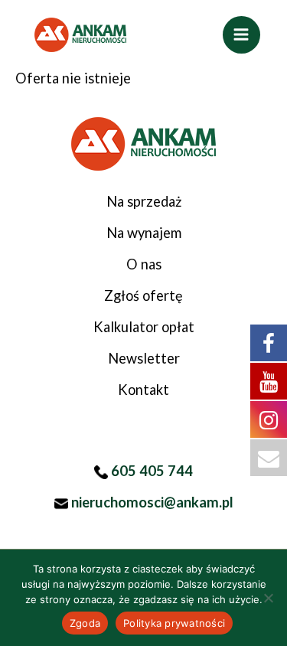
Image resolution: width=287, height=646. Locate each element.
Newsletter (144, 358)
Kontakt (143, 389)
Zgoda (85, 623)
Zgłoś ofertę (143, 295)
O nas (143, 264)
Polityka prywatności (174, 623)
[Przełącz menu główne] (241, 35)
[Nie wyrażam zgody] (268, 597)
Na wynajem (143, 232)
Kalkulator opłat (143, 326)
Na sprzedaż (143, 201)
